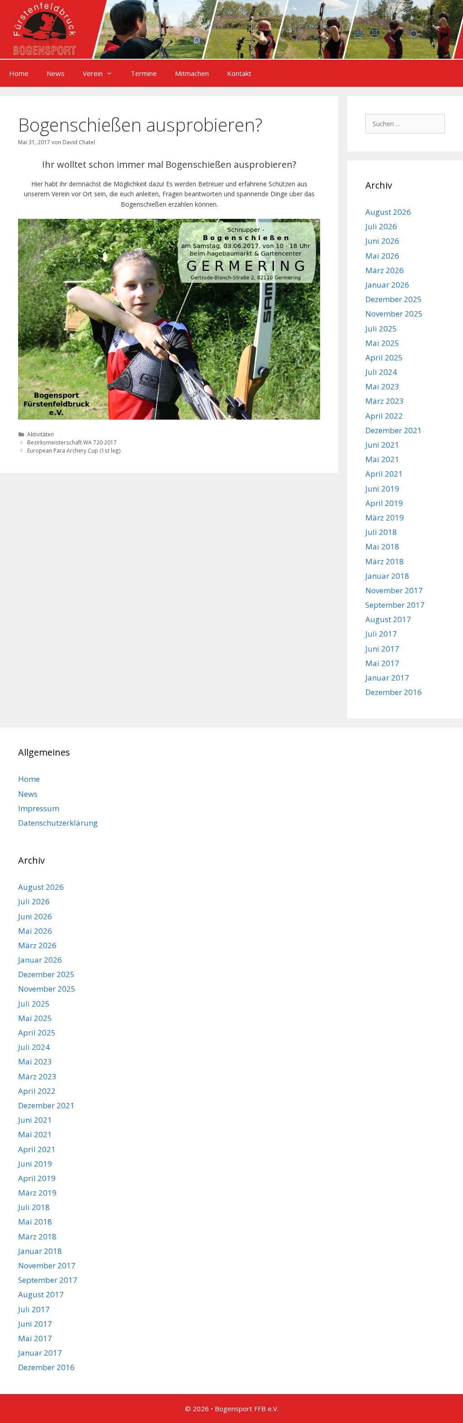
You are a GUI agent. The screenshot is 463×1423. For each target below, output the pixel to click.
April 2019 (384, 503)
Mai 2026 (382, 256)
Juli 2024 (381, 372)
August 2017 (388, 619)
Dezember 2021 (393, 430)
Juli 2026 (381, 226)
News (56, 73)
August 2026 (388, 212)
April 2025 (384, 357)
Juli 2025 (381, 328)
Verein (93, 73)
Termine (144, 73)
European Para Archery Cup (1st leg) (74, 450)
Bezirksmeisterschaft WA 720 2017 (72, 442)
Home (18, 73)
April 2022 (384, 416)
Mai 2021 (382, 459)
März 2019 (384, 517)
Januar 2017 (387, 677)
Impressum (38, 808)
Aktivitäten (40, 434)
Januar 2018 (387, 576)
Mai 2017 (382, 663)
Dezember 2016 (393, 692)
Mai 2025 (382, 343)
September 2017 (395, 605)
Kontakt (239, 73)
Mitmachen (192, 73)
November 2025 (394, 313)
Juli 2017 (381, 634)
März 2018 (384, 561)
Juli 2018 (381, 532)
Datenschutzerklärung (58, 823)
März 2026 (384, 270)
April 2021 (384, 473)
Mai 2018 (382, 546)
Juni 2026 (382, 241)
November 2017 (394, 590)
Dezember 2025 (393, 299)
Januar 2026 (387, 284)
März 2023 (384, 401)
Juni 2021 (382, 445)
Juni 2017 (382, 648)
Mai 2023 (382, 386)
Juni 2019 (382, 488)
